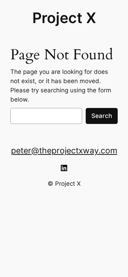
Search (101, 115)
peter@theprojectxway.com (64, 150)
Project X (64, 18)
